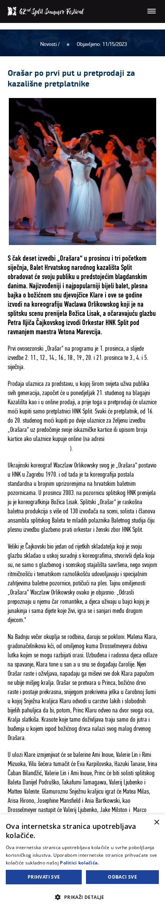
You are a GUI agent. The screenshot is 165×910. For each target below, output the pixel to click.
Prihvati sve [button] (44, 877)
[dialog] (82, 862)
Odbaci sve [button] (122, 877)
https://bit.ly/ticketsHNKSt (39, 448)
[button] (82, 896)
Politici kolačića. (79, 862)
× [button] (156, 822)
